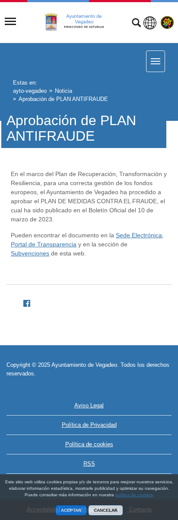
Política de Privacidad (89, 425)
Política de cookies (89, 444)
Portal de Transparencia (43, 244)
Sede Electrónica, (140, 235)
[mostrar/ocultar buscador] (136, 23)
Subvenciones (30, 253)
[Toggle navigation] (10, 21)
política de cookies (134, 494)
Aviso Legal (89, 405)
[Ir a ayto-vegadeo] (79, 22)
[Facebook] (23, 302)
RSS (89, 463)
